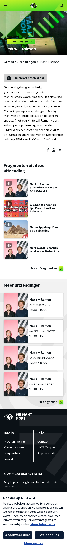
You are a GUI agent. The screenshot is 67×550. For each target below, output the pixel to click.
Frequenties (12, 453)
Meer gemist (47, 402)
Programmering (14, 441)
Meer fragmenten (44, 268)
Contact (42, 441)
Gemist (8, 459)
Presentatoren (14, 447)
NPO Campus (46, 447)
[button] (5, 5)
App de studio (46, 453)
